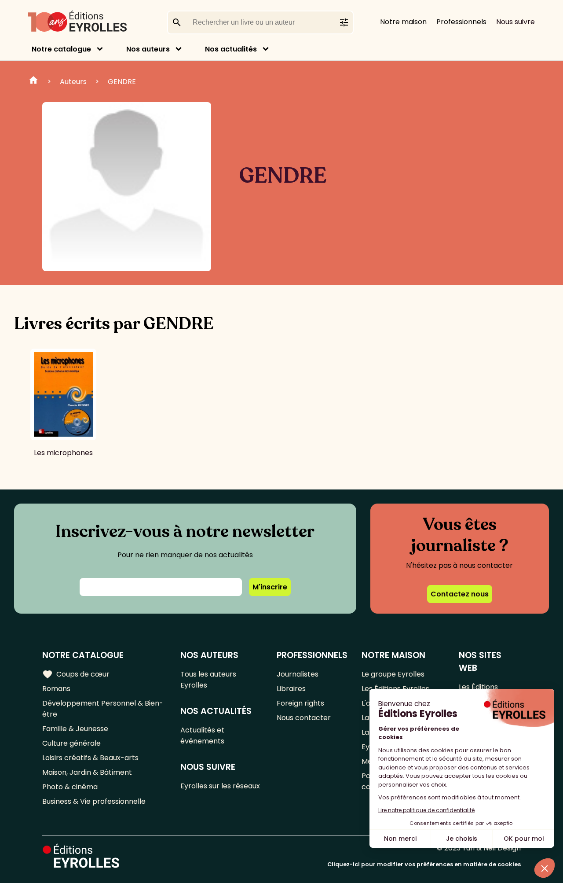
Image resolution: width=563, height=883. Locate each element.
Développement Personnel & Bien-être (102, 708)
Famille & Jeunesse (75, 729)
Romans (56, 689)
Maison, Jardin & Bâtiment (87, 772)
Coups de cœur (76, 674)
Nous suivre (515, 22)
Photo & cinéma (70, 787)
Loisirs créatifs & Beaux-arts (90, 758)
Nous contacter (304, 718)
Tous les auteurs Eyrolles (208, 679)
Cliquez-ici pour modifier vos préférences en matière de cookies (424, 864)
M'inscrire (269, 587)
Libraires (291, 689)
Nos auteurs (148, 49)
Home (33, 81)
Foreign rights (300, 703)
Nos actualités (231, 49)
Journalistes (297, 674)
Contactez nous (460, 594)
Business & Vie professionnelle (94, 801)
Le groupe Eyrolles (393, 674)
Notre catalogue (61, 49)
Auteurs (73, 82)
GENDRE (122, 82)
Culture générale (71, 743)
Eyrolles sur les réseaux (220, 786)
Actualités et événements (202, 735)
